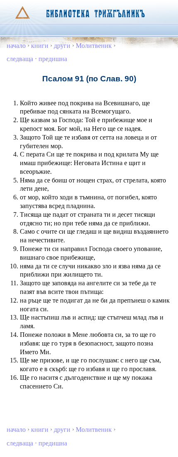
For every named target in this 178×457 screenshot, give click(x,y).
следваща (20, 58)
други (62, 45)
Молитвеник (94, 45)
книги (39, 45)
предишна (52, 58)
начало (16, 45)
